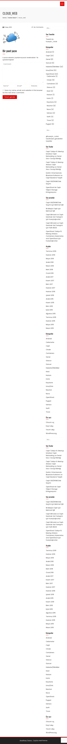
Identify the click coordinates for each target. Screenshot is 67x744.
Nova (49, 109)
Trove (49, 120)
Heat (48, 91)
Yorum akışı (50, 430)
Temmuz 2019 (51, 251)
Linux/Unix (49, 70)
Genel (48, 59)
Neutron (50, 106)
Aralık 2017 (49, 277)
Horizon (49, 95)
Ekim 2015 (49, 306)
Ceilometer (51, 76)
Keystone (50, 102)
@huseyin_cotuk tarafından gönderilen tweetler (54, 138)
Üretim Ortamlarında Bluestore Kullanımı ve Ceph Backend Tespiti (54, 175)
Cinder (49, 80)
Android (49, 52)
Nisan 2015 (50, 328)
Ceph (48, 56)
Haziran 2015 (50, 321)
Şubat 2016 (50, 295)
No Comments (38, 27)
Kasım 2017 (50, 281)
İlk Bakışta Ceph (52, 209)
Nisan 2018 (50, 266)
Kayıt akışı (49, 426)
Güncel (48, 63)
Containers (51, 84)
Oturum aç (50, 422)
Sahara (49, 113)
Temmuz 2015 (51, 317)
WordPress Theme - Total (28, 740)
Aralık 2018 (49, 262)
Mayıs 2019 (50, 259)
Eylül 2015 (49, 310)
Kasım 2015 (50, 303)
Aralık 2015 (49, 299)
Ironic (49, 98)
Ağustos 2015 (50, 314)
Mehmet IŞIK (59, 205)
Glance (49, 87)
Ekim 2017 (49, 284)
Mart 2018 (49, 270)
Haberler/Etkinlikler (52, 67)
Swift (48, 117)
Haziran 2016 (50, 292)
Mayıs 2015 (50, 325)
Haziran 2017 (50, 288)
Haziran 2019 (50, 255)
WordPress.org (51, 433)
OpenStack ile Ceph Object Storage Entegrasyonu (53, 189)
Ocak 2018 (49, 273)
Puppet (48, 124)
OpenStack (50, 74)
